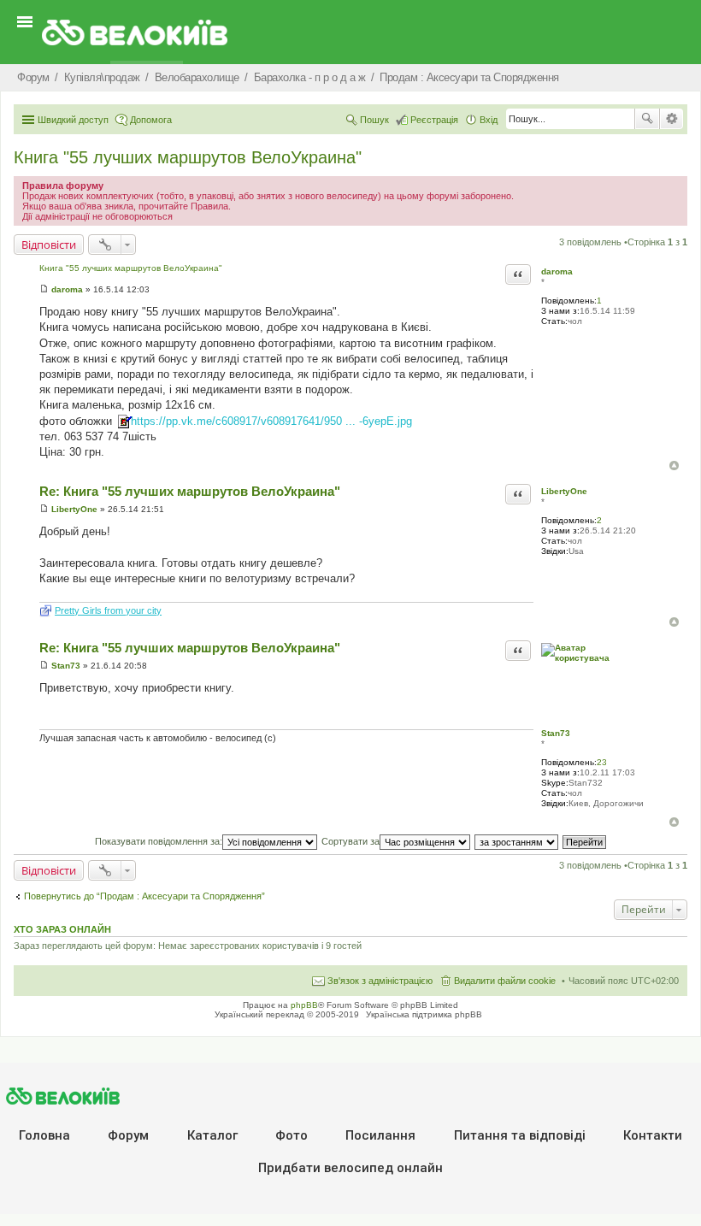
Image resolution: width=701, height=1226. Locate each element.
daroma (557, 271)
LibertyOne (564, 491)
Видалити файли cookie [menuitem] (505, 980)
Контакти (652, 1135)
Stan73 (555, 733)
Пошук (647, 119)
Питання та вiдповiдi (520, 1135)
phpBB (304, 1005)
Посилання (380, 1135)
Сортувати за (350, 841)
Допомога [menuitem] (151, 120)
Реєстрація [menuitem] (434, 120)
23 (602, 762)
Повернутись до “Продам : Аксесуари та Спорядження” (144, 896)
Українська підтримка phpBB (424, 1014)
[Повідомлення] (44, 289)
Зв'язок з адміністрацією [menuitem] (380, 980)
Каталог (212, 1135)
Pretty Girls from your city (108, 610)
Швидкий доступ (73, 120)
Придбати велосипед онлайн (350, 1168)
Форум (128, 1135)
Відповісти (48, 244)
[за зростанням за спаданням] (517, 841)
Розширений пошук (671, 119)
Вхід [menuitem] (489, 120)
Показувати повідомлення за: (158, 841)
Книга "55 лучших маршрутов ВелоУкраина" (188, 157)
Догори (674, 465)
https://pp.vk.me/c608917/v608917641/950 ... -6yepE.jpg (271, 421)
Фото (291, 1135)
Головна (44, 1135)
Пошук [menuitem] (374, 120)
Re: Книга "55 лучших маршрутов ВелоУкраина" (189, 491)
